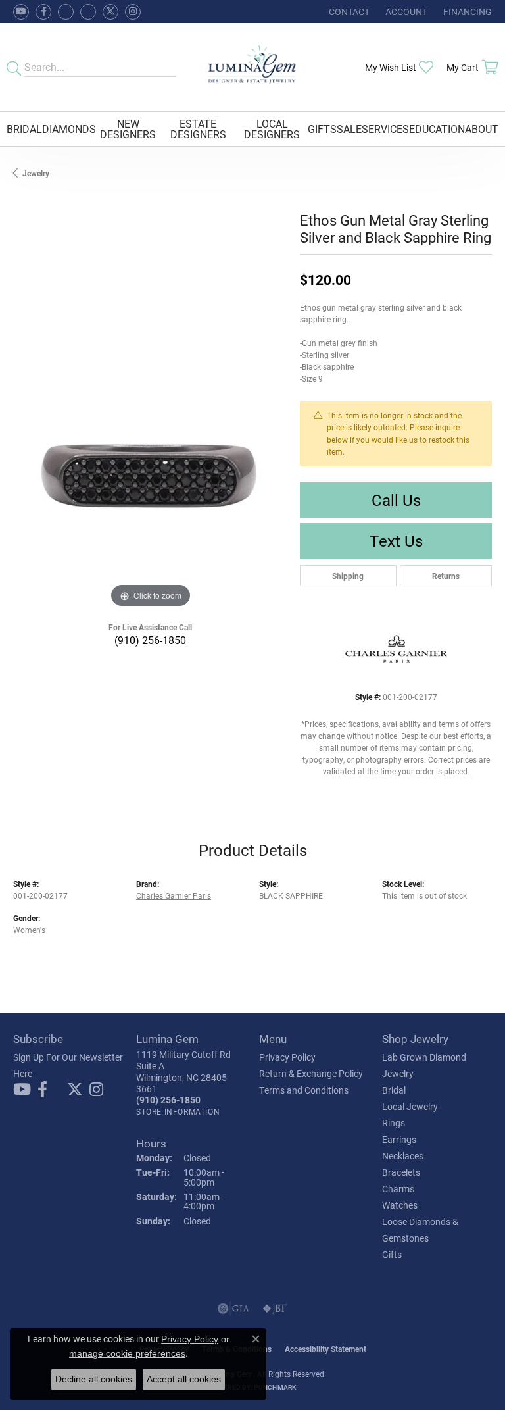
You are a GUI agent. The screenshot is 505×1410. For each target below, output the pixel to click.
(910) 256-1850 (150, 640)
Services (385, 129)
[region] (150, 474)
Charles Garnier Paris (173, 895)
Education (437, 129)
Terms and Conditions (304, 1090)
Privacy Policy (287, 1057)
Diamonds (69, 129)
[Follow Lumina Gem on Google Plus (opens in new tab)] (88, 12)
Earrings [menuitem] (399, 1139)
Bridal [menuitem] (394, 1090)
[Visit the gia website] (233, 1309)
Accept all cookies (184, 1379)
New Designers (128, 128)
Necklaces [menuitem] (402, 1155)
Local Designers (272, 128)
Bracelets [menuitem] (401, 1172)
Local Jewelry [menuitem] (410, 1106)
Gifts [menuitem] (392, 1254)
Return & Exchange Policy (311, 1073)
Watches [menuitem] (400, 1205)
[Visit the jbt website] (274, 1309)
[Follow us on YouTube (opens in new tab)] (21, 12)
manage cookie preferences (127, 1353)
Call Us (396, 500)
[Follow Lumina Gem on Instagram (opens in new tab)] (133, 12)
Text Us (396, 540)
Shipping (348, 575)
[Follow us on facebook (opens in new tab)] (43, 12)
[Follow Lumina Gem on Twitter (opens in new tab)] (110, 12)
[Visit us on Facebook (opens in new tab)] (66, 12)
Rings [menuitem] (393, 1123)
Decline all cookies (93, 1379)
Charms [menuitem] (398, 1188)
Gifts (322, 129)
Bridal (24, 129)
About (481, 129)
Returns (446, 575)
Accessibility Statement (325, 1349)
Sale (349, 129)
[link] (348, 11)
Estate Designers (198, 128)
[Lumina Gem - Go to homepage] (253, 67)
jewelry (35, 173)
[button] (405, 11)
